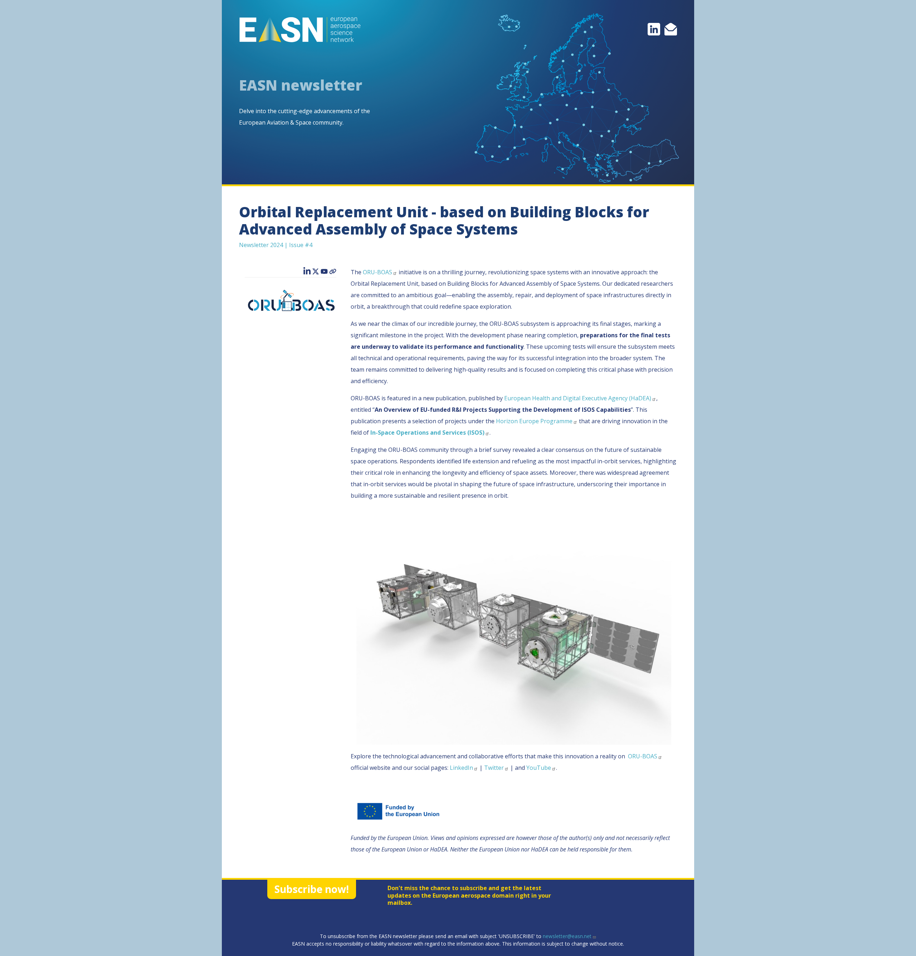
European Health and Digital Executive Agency (577, 398)
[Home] (302, 29)
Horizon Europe (534, 421)
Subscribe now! (311, 889)
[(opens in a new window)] (654, 29)
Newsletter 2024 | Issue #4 (275, 245)
